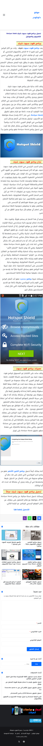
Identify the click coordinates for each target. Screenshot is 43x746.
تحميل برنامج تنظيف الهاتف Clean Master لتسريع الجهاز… (31, 564)
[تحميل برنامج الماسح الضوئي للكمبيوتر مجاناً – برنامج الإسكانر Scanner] (31, 535)
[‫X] (34, 518)
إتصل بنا (17, 733)
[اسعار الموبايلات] (27, 714)
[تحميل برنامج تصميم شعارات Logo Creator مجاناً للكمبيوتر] (11, 554)
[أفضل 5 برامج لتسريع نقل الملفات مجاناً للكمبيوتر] (11, 574)
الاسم (38, 623)
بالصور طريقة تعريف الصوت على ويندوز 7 (11, 543)
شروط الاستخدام (25, 733)
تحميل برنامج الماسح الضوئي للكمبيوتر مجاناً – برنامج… (32, 544)
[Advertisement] (18, 13)
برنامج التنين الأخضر (16, 471)
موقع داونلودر (35, 733)
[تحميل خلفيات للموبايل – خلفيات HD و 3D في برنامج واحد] (31, 574)
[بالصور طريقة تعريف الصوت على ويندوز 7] (11, 535)
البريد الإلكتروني (35, 631)
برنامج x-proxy (26, 279)
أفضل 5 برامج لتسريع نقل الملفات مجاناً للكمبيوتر (12, 583)
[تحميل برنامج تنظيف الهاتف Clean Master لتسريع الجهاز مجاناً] (31, 554)
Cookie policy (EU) (21, 736)
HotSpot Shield (37, 115)
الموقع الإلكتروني (35, 640)
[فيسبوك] (39, 518)
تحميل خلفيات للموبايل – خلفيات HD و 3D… (33, 583)
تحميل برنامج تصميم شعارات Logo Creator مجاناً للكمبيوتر (11, 563)
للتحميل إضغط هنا (21, 509)
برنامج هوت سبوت (31, 48)
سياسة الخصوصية (9, 733)
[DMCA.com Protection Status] (35, 722)
